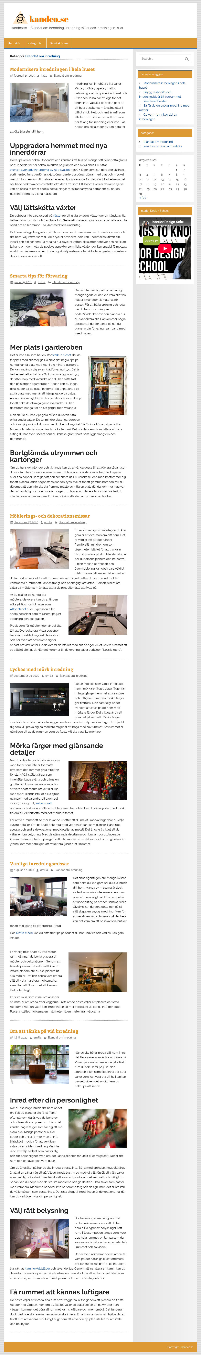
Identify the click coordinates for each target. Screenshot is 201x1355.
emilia (42, 282)
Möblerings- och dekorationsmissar (50, 516)
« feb (142, 198)
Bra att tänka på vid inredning (44, 1031)
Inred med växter (155, 101)
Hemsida (14, 43)
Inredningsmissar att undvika (162, 146)
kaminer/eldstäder (37, 1268)
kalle (44, 75)
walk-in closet (61, 355)
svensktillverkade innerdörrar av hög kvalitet (40, 170)
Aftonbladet (18, 609)
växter (57, 215)
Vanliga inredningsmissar (39, 863)
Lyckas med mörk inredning (41, 669)
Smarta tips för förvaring (39, 276)
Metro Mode (24, 933)
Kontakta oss (59, 43)
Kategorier (35, 43)
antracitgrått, (44, 803)
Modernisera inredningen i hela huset (52, 69)
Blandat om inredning (68, 75)
